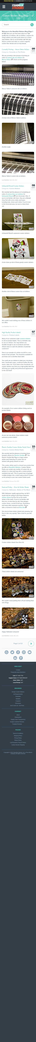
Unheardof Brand (7, 196)
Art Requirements (18, 694)
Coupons (18, 701)
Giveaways (18, 703)
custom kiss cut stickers (15, 194)
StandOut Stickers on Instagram (24, 652)
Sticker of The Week (23, 490)
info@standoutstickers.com (19, 1)
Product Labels (14, 335)
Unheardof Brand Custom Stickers (13, 186)
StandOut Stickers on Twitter (12, 652)
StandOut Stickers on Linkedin (15, 658)
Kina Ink (22, 507)
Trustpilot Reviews (17, 724)
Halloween (12, 490)
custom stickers (25, 338)
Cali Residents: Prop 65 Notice (18, 742)
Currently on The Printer (17, 52)
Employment (18, 717)
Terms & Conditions (18, 733)
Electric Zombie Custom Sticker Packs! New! (16, 447)
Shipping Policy (18, 735)
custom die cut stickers (14, 57)
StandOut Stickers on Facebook (18, 652)
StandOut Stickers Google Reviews (6, 652)
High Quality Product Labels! (11, 332)
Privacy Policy (18, 738)
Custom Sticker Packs (16, 450)
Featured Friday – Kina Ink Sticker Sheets (15, 487)
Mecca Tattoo (6, 59)
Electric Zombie (19, 455)
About (18, 715)
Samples (18, 698)
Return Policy (18, 740)
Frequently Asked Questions (18, 672)
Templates (18, 696)
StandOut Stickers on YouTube (29, 652)
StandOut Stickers (18, 6)
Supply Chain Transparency (18, 719)
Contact (18, 670)
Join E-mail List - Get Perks (17, 705)
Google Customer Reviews (17, 721)
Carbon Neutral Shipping (18, 745)
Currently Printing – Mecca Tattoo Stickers (15, 49)
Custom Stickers (14, 188)
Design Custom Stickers (18, 692)
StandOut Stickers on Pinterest (21, 658)
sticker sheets (6, 497)
